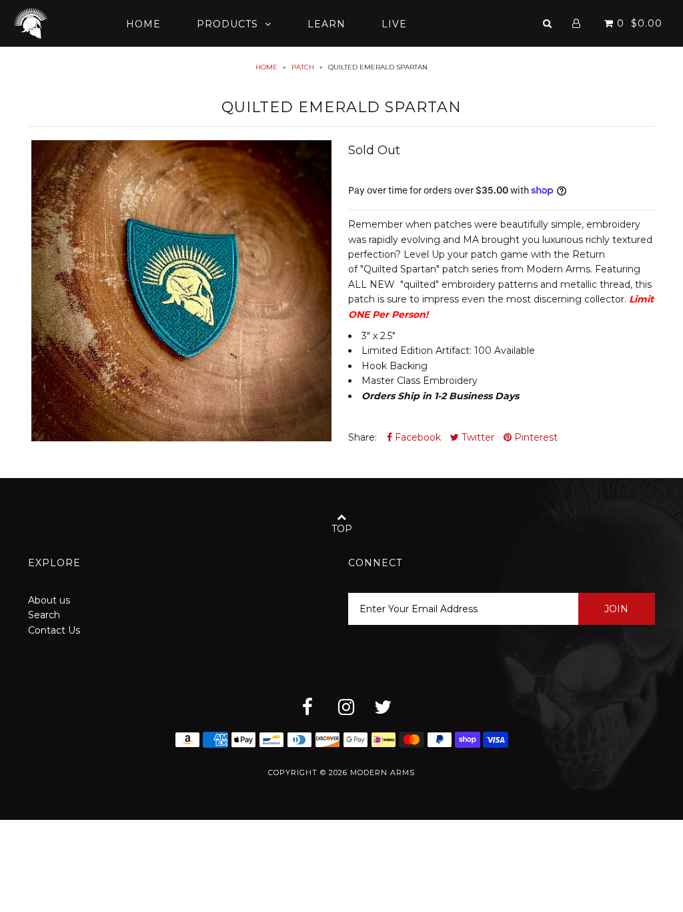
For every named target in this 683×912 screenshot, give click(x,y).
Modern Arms (382, 772)
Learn (326, 24)
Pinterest (535, 437)
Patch (302, 67)
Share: (362, 437)
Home (143, 24)
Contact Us (54, 630)
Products (227, 24)
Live (394, 24)
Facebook (416, 437)
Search (44, 615)
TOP (341, 529)
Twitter (476, 437)
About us (49, 600)
